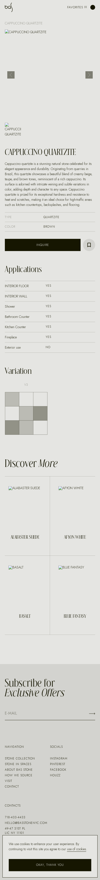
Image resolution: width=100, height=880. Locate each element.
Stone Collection (20, 758)
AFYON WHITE (75, 537)
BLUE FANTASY (75, 616)
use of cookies (76, 849)
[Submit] (92, 714)
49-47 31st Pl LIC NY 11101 (15, 830)
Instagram (58, 758)
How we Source (18, 775)
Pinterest (57, 764)
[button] (11, 75)
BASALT (25, 616)
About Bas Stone (19, 770)
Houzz (55, 775)
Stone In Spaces (18, 764)
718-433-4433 (15, 817)
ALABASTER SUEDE (25, 537)
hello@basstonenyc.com (26, 823)
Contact (12, 786)
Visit (8, 781)
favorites (75, 7)
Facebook (58, 770)
